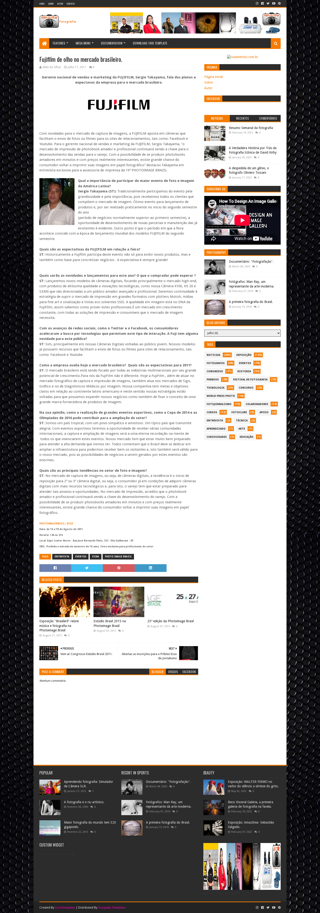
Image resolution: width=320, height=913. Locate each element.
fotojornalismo (219, 404)
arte (241, 428)
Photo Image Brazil (118, 556)
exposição (244, 355)
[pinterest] (279, 3)
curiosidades (217, 436)
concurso (246, 387)
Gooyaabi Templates (112, 907)
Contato (70, 3)
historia (244, 371)
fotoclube (239, 412)
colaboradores (257, 404)
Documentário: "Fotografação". (251, 261)
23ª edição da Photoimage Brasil (170, 621)
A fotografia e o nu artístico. (84, 802)
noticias (213, 355)
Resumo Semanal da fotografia (251, 128)
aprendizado (216, 428)
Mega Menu (83, 42)
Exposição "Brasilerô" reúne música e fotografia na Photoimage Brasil (59, 625)
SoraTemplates (65, 907)
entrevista (62, 556)
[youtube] (273, 3)
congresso (215, 371)
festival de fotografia (250, 379)
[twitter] (268, 3)
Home (42, 3)
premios (213, 379)
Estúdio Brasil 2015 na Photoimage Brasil (109, 623)
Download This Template (150, 42)
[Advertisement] (242, 475)
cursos (212, 412)
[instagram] (257, 3)
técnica (242, 420)
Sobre (51, 3)
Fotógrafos (216, 363)
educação (246, 436)
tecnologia (215, 387)
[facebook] (262, 3)
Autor (60, 3)
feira (95, 556)
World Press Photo (221, 396)
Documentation (111, 42)
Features (59, 42)
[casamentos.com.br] (242, 57)
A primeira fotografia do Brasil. (251, 302)
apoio (264, 412)
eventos (80, 556)
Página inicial (213, 77)
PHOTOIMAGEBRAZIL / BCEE (56, 523)
